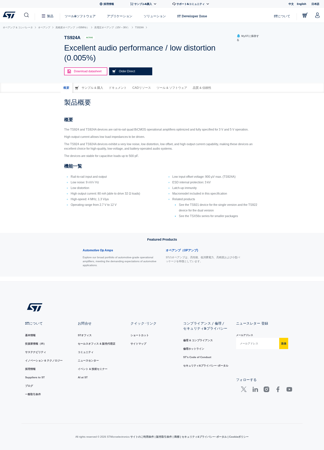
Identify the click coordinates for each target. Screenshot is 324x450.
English (301, 4)
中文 (291, 4)
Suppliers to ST (35, 377)
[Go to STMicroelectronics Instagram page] (266, 390)
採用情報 (30, 368)
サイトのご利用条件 (142, 436)
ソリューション (155, 16)
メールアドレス (244, 335)
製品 (50, 16)
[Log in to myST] (317, 15)
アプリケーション (119, 16)
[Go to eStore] (305, 15)
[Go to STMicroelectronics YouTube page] (289, 390)
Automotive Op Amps (98, 250)
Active (89, 38)
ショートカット (139, 335)
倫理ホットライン (193, 348)
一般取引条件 (33, 394)
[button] (26, 15)
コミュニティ (86, 352)
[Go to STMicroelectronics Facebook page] (278, 390)
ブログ (29, 385)
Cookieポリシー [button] (238, 436)
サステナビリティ (35, 352)
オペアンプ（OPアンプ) (182, 250)
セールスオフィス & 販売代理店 (96, 343)
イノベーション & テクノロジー (44, 360)
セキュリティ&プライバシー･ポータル (205, 365)
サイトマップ (138, 343)
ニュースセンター (88, 360)
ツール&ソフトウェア (80, 16)
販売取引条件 (164, 436)
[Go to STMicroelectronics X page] (244, 390)
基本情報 (30, 335)
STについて (282, 16)
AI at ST (83, 377)
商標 (176, 436)
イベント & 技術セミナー (92, 368)
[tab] (66, 88)
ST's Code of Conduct (197, 357)
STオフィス (85, 335)
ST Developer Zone (192, 16)
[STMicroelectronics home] (10, 15)
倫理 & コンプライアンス (198, 340)
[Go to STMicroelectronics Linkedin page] (255, 390)
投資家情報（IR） (35, 343)
